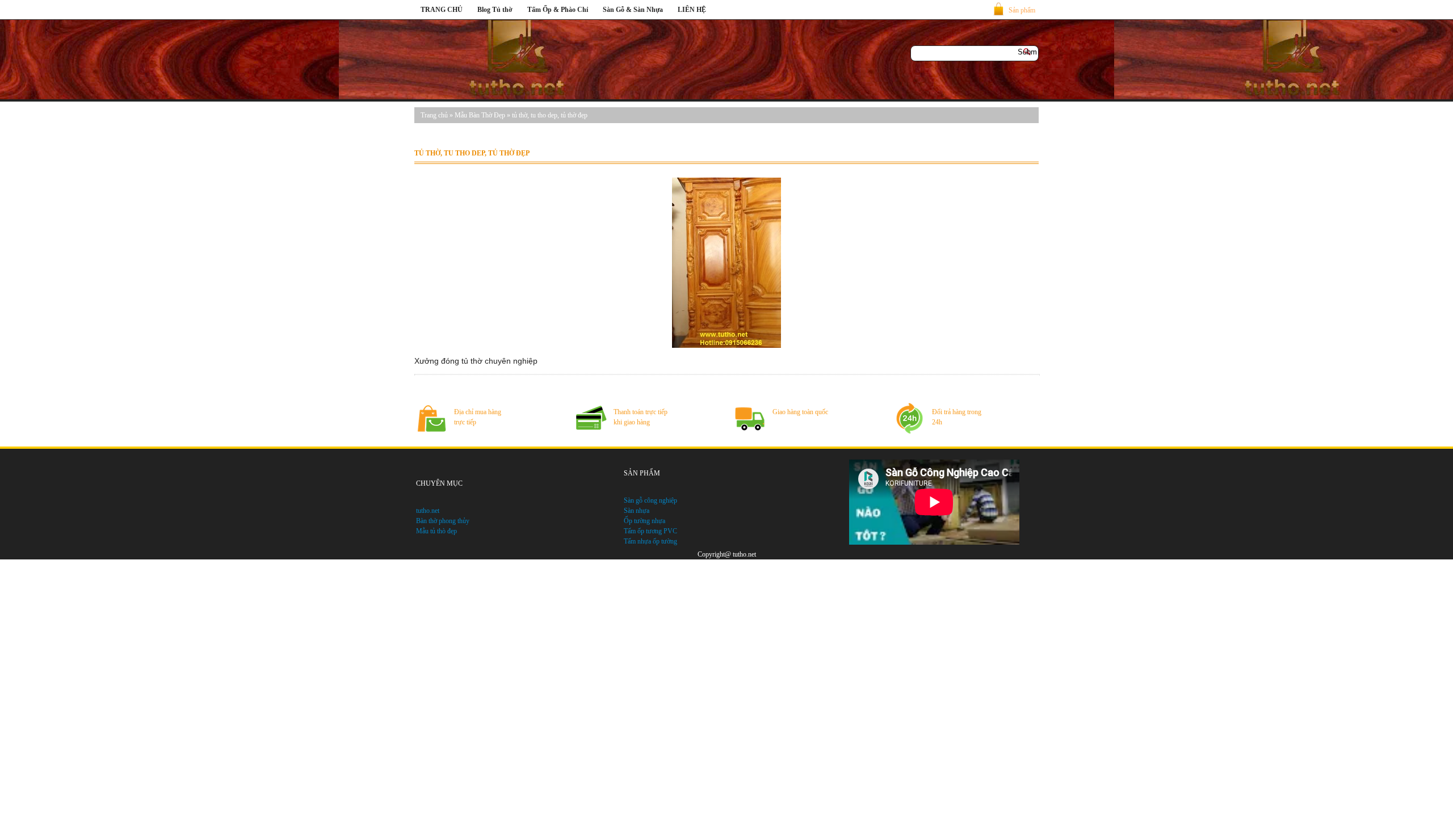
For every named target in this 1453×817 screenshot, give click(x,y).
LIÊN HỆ (692, 10)
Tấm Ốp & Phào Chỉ (557, 10)
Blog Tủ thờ (495, 10)
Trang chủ (434, 115)
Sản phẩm (1022, 10)
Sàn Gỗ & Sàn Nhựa (633, 10)
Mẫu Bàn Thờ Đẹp (480, 115)
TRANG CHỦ (442, 10)
